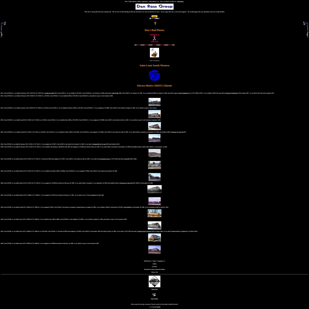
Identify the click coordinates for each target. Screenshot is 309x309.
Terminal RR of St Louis (99, 144)
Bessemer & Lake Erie (177, 132)
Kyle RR (126, 159)
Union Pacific (115, 93)
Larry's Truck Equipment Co (182, 93)
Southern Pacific (49, 93)
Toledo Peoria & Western (144, 231)
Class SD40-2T (128, 207)
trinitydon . (180, 1)
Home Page (154, 289)
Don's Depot (154, 298)
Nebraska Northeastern (231, 93)
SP (59, 147)
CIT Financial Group (104, 159)
